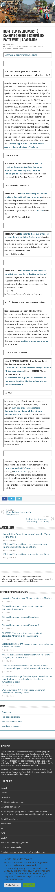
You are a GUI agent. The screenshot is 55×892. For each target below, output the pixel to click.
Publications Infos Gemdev (32, 47)
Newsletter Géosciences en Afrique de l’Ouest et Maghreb (27, 598)
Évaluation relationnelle (11, 847)
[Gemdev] (27, 4)
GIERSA (4, 838)
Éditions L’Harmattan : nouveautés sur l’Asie (26, 554)
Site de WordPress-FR (11, 726)
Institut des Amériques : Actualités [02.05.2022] (37, 519)
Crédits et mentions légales (12, 802)
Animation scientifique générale (14, 842)
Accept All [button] (28, 885)
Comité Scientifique (9, 819)
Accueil (4, 788)
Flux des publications (11, 717)
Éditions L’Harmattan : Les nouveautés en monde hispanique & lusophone (25, 545)
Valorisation (6, 824)
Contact (4, 793)
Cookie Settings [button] (12, 885)
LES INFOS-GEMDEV (13, 47)
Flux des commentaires (12, 721)
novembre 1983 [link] (10, 756)
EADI (3, 833)
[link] (10, 756)
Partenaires (6, 797)
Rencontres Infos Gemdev (13, 49)
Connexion (6, 712)
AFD (2, 828)
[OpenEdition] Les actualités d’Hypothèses (19, 512)
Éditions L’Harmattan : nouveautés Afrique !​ (20, 625)
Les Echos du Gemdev (10, 807)
